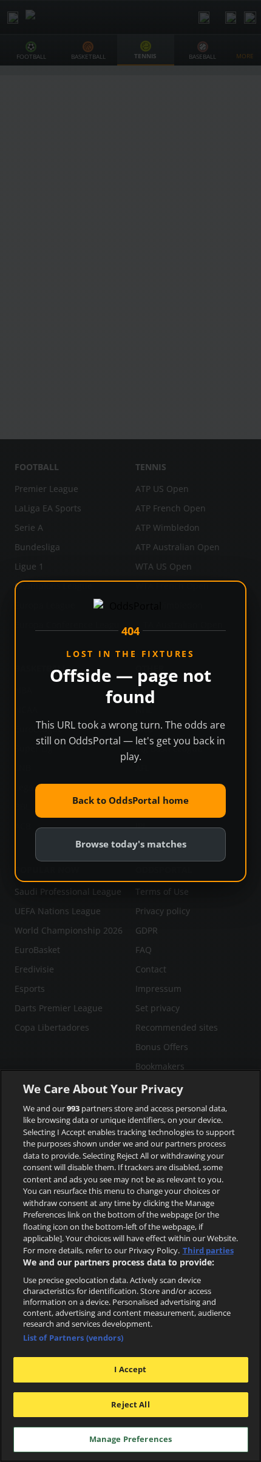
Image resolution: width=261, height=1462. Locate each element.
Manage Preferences (130, 1438)
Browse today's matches (130, 844)
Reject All (130, 1404)
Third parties (208, 1250)
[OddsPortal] (130, 607)
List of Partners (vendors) (73, 1337)
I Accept (130, 1369)
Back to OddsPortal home (130, 800)
